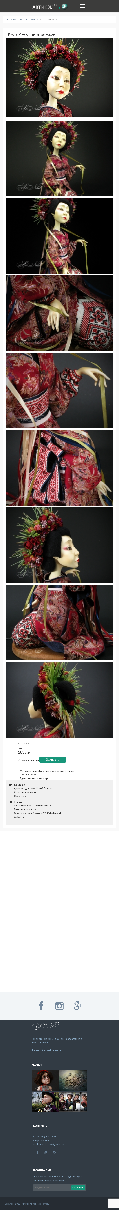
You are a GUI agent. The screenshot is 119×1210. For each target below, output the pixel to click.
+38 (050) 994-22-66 (45, 1136)
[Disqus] (59, 872)
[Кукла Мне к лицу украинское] (59, 158)
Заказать (52, 759)
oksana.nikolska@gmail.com (49, 1144)
